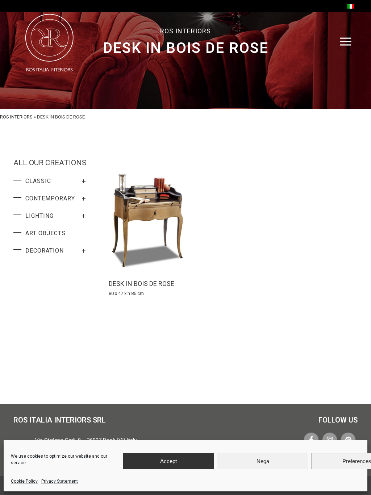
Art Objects (45, 233)
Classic (55, 181)
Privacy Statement (59, 481)
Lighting (55, 216)
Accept (168, 461)
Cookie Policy (24, 481)
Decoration (55, 250)
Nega (263, 461)
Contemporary (55, 198)
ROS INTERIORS (16, 117)
